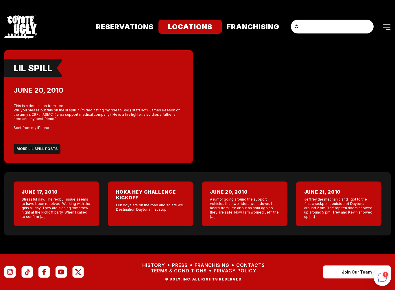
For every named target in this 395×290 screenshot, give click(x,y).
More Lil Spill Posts (37, 149)
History (153, 265)
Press (180, 265)
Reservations (125, 27)
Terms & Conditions (179, 271)
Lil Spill (33, 68)
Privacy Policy (235, 271)
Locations (190, 27)
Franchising (253, 27)
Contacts (250, 265)
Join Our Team (357, 272)
